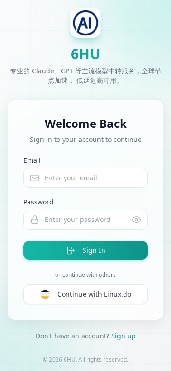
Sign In (94, 250)
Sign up (123, 335)
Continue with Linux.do (94, 294)
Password (38, 201)
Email (32, 160)
